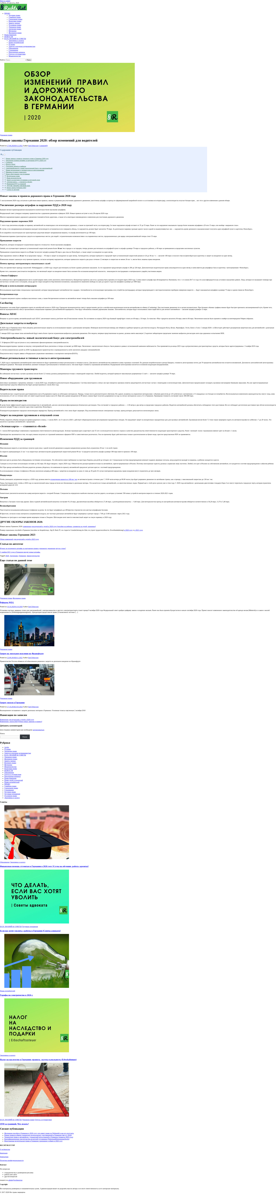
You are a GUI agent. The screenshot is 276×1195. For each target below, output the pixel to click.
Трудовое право (14, 15)
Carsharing (9, 162)
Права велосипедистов (14, 178)
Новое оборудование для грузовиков (18, 174)
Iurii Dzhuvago (33, 146)
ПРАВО (7, 13)
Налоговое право (15, 21)
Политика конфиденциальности (12, 1160)
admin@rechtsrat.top (15, 1180)
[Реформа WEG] (138, 580)
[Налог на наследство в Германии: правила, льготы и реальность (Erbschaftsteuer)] (138, 1025)
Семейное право (15, 17)
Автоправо (14, 556)
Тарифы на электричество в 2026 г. (16, 995)
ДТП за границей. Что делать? (14, 1124)
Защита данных (14, 23)
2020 (7, 556)
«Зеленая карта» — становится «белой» (19, 182)
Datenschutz (4, 1157)
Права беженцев (10, 35)
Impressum (3, 1153)
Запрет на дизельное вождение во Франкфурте (22, 653)
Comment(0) (43, 146)
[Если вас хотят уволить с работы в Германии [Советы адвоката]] (138, 897)
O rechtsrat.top (5, 1149)
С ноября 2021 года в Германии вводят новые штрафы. (20, 552)
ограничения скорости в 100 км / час (63, 479)
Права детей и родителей (13, 780)
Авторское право (15, 29)
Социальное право (15, 19)
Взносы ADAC (10, 164)
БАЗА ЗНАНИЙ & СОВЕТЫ (15, 39)
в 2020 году (128, 530)
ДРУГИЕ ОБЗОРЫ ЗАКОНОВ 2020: (18, 186)
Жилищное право (15, 33)
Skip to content (5, 1)
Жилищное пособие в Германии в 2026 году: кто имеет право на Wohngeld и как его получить (39, 1133)
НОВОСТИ (8, 37)
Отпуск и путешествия (17, 54)
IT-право (12, 44)
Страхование (13, 50)
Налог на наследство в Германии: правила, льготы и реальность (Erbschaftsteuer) (38, 1059)
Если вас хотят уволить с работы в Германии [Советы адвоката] (30, 931)
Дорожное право (15, 27)
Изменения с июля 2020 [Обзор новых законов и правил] (21, 721)
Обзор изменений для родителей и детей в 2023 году (19, 539)
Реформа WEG (7, 602)
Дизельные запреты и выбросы (16, 166)
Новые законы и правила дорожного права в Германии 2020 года (27, 158)
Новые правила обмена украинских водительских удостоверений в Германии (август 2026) (38, 1135)
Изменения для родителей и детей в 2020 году (17, 720)
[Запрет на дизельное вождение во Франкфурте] (138, 631)
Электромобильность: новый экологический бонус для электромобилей (29, 168)
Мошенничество (15, 56)
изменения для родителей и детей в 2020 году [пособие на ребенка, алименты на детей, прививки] (59, 526)
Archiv (6, 747)
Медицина (12, 31)
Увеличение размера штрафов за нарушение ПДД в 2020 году (26, 160)
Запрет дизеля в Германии (12, 702)
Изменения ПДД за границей (16, 184)
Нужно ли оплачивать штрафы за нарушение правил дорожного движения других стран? (33, 548)
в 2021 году (138, 530)
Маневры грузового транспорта (16, 172)
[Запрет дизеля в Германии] (138, 680)
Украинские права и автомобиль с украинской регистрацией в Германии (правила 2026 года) (38, 1137)
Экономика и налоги (16, 40)
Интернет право (10, 763)
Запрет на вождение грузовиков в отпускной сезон (23, 180)
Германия (22, 556)
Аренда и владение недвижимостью (22, 46)
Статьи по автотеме (13, 189)
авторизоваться (38, 730)
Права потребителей (16, 42)
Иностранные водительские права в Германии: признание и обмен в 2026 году (33, 1141)
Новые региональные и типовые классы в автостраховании (25, 170)
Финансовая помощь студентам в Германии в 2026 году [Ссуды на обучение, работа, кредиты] (44, 866)
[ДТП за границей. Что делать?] (138, 1090)
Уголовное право (15, 25)
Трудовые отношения (12, 794)
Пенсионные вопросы (17, 52)
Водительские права (13, 176)
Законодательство (33, 556)
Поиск (2, 733)
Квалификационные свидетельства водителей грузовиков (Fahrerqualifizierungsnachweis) (36, 1139)
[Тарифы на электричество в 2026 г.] (138, 961)
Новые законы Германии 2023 (16, 188)
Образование (13, 48)
